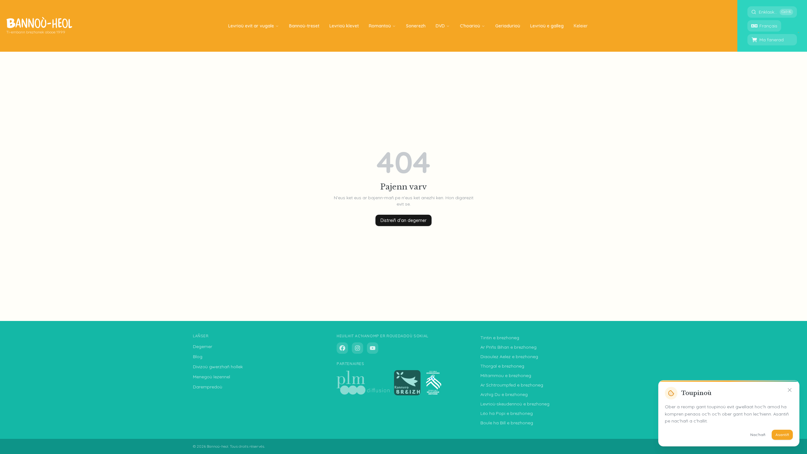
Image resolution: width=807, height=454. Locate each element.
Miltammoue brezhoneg (505, 375)
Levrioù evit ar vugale (251, 26)
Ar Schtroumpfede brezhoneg (511, 385)
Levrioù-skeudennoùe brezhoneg (514, 404)
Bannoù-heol (217, 446)
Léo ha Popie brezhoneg (506, 413)
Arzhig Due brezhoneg (504, 394)
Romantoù (380, 26)
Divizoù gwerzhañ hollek (218, 367)
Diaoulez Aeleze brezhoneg (509, 356)
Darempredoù (207, 387)
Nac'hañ (757, 434)
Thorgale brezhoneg (502, 366)
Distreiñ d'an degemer (403, 220)
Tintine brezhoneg (499, 337)
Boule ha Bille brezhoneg (506, 423)
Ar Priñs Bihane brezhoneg (508, 347)
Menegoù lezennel (211, 377)
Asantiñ (782, 434)
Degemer (202, 346)
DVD (440, 26)
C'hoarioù (470, 26)
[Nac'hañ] (790, 390)
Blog (197, 356)
